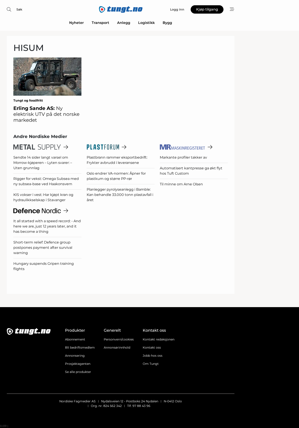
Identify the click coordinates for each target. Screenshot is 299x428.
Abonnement (75, 339)
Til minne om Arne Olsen (181, 184)
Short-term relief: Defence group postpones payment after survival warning (42, 247)
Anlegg (123, 23)
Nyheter (76, 23)
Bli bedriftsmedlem (80, 347)
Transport (100, 23)
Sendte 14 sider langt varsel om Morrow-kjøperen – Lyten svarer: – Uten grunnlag (42, 162)
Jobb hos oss (152, 356)
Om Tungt (151, 364)
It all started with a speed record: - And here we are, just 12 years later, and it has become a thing (47, 226)
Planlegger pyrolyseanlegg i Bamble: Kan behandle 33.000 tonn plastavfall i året (120, 194)
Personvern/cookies (119, 339)
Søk (19, 9)
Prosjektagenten (77, 364)
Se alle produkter (78, 372)
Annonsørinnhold (117, 347)
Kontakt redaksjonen (158, 339)
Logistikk (146, 23)
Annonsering (75, 356)
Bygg (167, 23)
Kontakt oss (152, 347)
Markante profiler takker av (183, 157)
